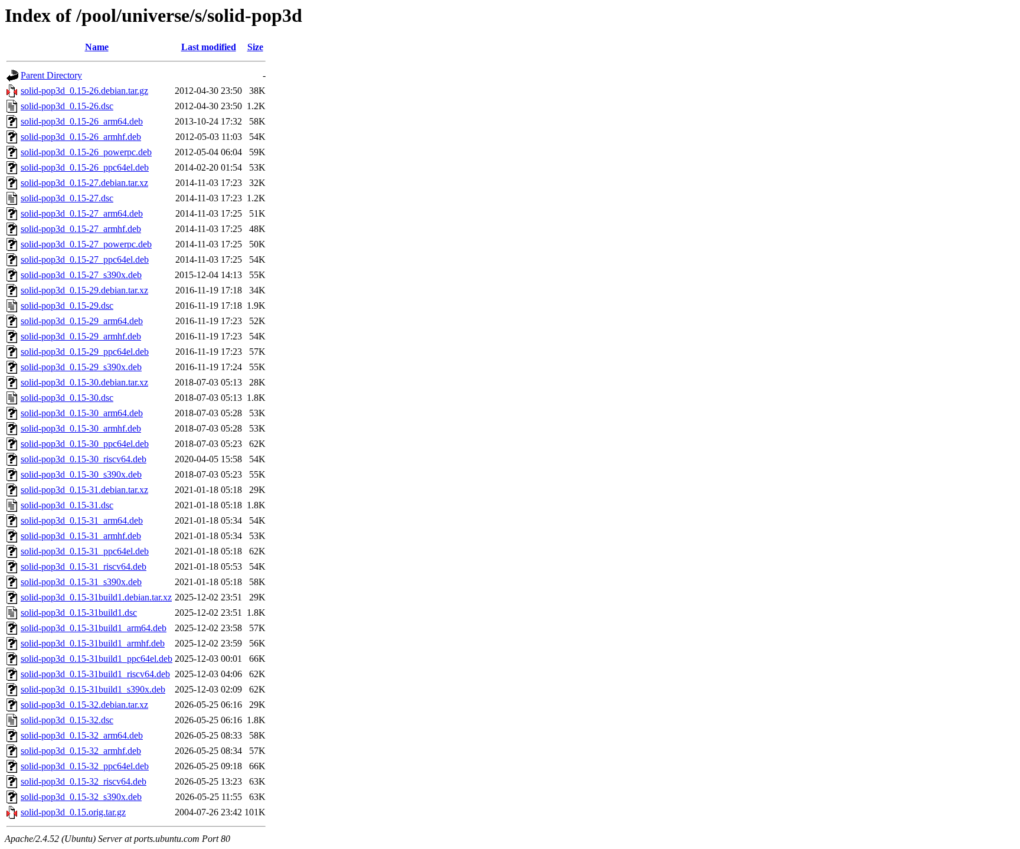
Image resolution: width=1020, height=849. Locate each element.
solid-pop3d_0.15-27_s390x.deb (81, 275)
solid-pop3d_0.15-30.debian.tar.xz (84, 382)
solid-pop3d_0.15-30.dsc (67, 398)
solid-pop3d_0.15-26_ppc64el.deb (85, 167)
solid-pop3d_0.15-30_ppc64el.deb (85, 444)
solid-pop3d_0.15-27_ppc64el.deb (85, 259)
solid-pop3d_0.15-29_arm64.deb (82, 321)
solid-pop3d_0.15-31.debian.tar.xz (84, 490)
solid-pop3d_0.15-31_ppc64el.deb (85, 551)
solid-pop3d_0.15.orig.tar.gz (73, 812)
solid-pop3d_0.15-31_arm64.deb (82, 520)
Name (97, 47)
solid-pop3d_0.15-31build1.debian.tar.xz (96, 597)
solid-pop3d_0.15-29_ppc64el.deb (85, 352)
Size (255, 47)
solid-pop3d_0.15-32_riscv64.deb (83, 781)
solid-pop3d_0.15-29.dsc (67, 306)
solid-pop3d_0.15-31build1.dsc (79, 613)
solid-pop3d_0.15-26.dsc (67, 106)
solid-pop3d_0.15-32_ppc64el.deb (85, 766)
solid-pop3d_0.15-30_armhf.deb (81, 428)
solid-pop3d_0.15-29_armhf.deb (81, 336)
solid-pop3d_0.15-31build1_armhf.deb (93, 643)
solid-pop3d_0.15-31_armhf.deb (81, 536)
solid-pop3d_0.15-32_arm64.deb (82, 735)
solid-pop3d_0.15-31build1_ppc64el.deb (96, 659)
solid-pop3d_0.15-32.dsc (67, 720)
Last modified (208, 47)
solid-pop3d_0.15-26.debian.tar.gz (84, 91)
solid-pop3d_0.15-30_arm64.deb (82, 413)
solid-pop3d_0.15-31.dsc (67, 505)
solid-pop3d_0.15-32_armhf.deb (81, 751)
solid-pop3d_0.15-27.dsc (67, 198)
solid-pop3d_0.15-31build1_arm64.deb (93, 628)
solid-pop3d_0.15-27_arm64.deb (82, 213)
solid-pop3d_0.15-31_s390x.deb (81, 582)
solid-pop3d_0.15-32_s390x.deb (81, 797)
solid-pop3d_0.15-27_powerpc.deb (86, 244)
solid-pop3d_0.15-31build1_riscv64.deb (95, 674)
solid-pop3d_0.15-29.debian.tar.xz (84, 290)
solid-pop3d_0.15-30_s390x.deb (81, 474)
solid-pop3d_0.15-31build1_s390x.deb (93, 689)
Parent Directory (51, 75)
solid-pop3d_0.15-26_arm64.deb (82, 121)
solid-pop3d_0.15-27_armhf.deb (81, 229)
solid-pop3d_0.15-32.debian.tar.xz (84, 705)
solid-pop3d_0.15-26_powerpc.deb (86, 152)
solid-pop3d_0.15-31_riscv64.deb (83, 566)
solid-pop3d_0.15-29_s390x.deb (81, 367)
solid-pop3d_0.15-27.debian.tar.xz (84, 183)
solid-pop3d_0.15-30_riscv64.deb (83, 459)
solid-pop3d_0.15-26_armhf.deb (81, 137)
